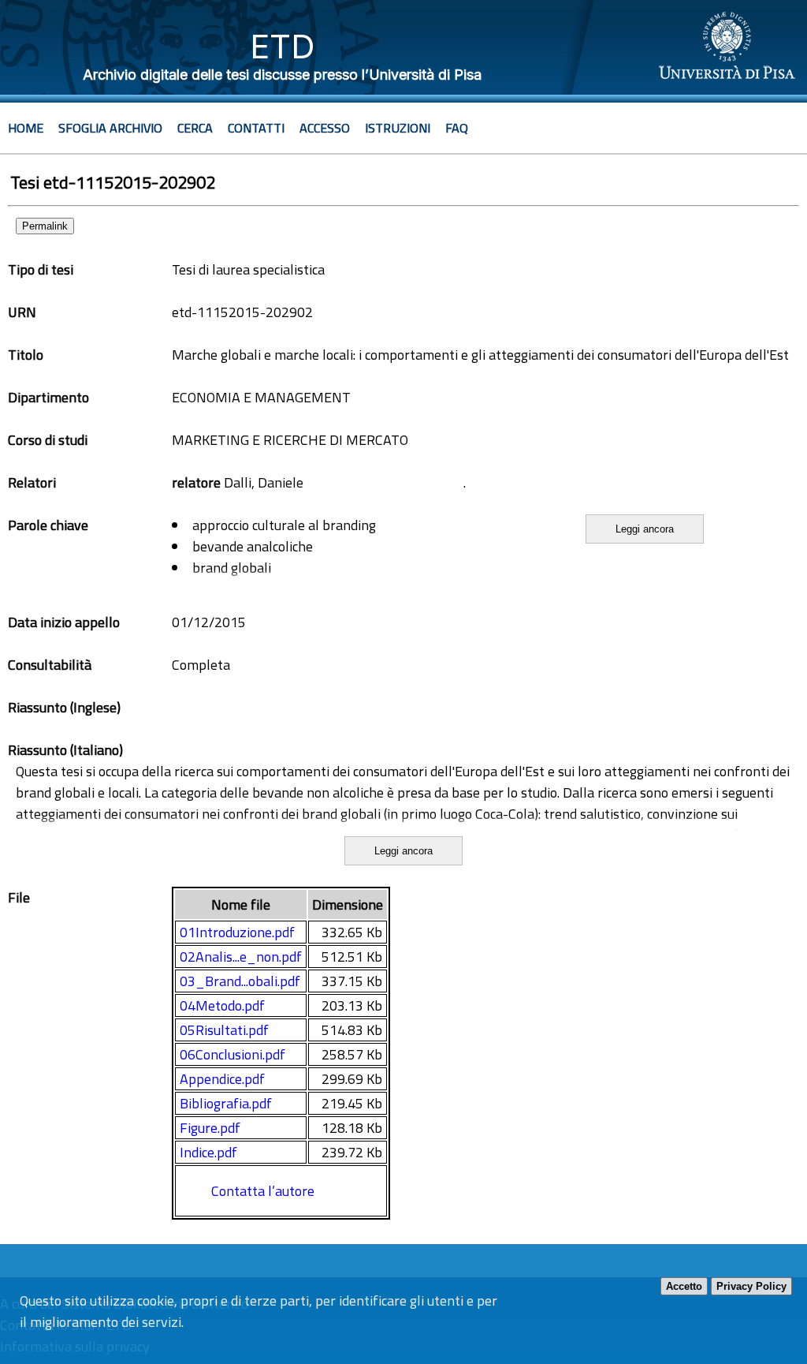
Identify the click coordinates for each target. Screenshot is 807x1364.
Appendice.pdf (222, 1078)
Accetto (684, 1286)
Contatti (256, 127)
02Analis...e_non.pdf (241, 956)
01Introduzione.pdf (237, 932)
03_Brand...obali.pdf (240, 981)
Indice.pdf (208, 1152)
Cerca (195, 127)
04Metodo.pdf (222, 1005)
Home (25, 127)
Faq (456, 127)
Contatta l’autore (262, 1190)
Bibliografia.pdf (226, 1103)
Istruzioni (397, 127)
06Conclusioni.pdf (232, 1054)
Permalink (45, 226)
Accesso (324, 127)
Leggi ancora (644, 529)
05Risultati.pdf (224, 1030)
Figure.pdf (210, 1127)
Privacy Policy (751, 1286)
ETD (282, 46)
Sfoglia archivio (110, 127)
